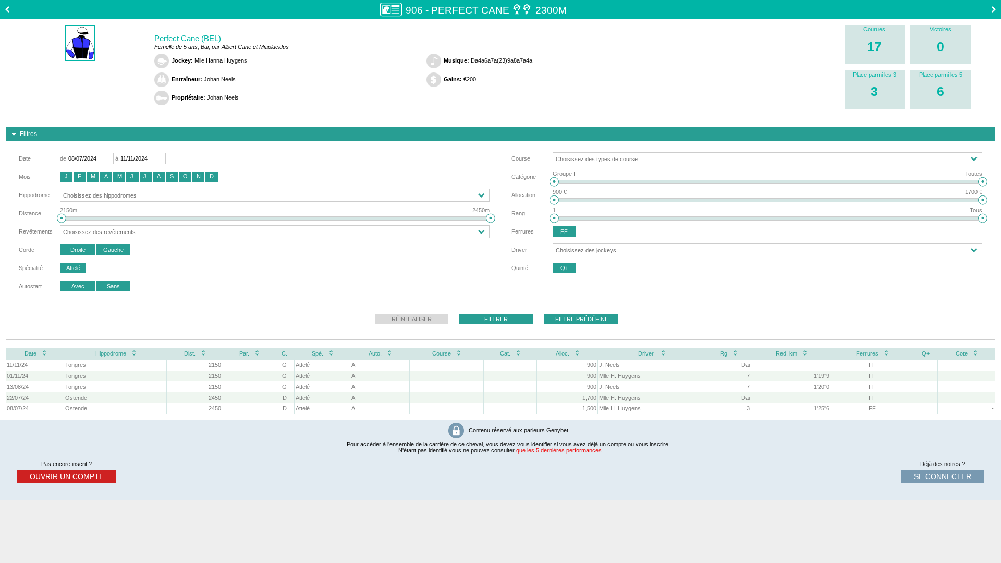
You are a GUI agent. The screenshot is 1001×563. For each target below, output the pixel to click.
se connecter (942, 476)
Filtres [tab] (28, 134)
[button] (66, 176)
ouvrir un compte (67, 476)
